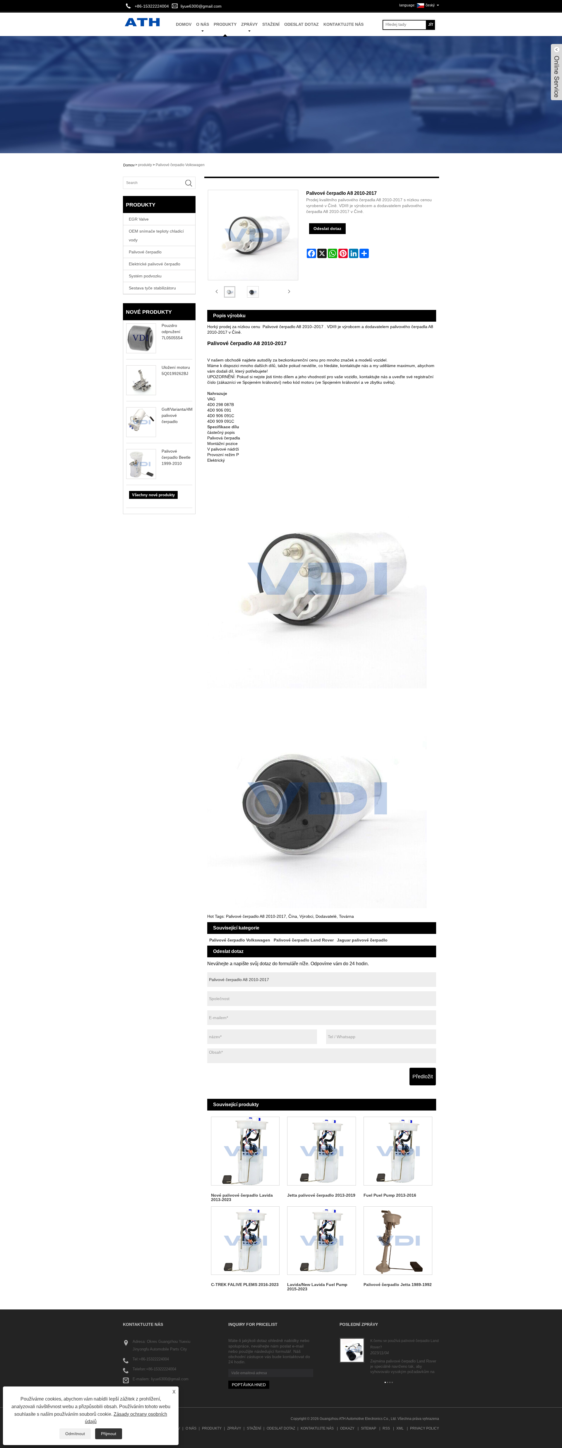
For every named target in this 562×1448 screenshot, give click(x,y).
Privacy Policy (424, 1428)
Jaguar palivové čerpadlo (362, 940)
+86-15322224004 (154, 1359)
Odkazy (347, 1428)
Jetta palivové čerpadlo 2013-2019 (321, 1195)
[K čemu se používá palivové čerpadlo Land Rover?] (352, 1350)
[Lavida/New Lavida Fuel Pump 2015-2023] (321, 1241)
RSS (386, 1428)
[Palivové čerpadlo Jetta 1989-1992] (398, 1241)
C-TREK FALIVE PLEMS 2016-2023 (245, 1284)
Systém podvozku (145, 276)
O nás (202, 24)
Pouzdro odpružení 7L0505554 (172, 331)
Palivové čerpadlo (145, 252)
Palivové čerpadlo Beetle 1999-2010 (176, 457)
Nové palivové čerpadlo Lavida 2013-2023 (242, 1197)
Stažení (271, 24)
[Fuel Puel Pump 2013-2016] (398, 1151)
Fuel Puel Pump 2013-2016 (390, 1195)
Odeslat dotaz (301, 24)
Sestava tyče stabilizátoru (152, 288)
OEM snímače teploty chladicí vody (156, 235)
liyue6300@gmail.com (201, 6)
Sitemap (368, 1428)
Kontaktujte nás (343, 24)
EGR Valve (139, 219)
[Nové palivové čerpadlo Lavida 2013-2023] (245, 1151)
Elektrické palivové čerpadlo (154, 264)
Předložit (422, 1076)
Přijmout (108, 1433)
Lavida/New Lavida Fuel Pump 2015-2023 (317, 1286)
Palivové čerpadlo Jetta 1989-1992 (398, 1284)
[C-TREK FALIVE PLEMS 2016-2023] (245, 1241)
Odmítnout (75, 1433)
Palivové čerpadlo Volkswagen (180, 165)
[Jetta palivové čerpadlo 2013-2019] (321, 1151)
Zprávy (249, 24)
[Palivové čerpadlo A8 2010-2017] (229, 292)
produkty (225, 24)
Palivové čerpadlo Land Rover (304, 940)
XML (400, 1428)
